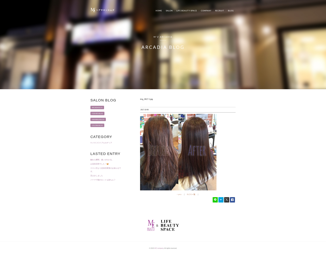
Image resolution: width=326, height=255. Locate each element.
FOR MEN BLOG (97, 113)
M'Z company (159, 248)
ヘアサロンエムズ (105, 10)
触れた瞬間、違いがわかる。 (102, 160)
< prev (179, 194)
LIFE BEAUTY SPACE (186, 10)
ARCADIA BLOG (97, 107)
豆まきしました (96, 175)
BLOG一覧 (191, 194)
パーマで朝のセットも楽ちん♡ (102, 180)
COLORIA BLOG (97, 125)
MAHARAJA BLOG (98, 119)
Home (159, 10)
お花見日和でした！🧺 (99, 164)
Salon (169, 10)
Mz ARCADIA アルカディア (101, 143)
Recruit (219, 10)
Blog (231, 10)
